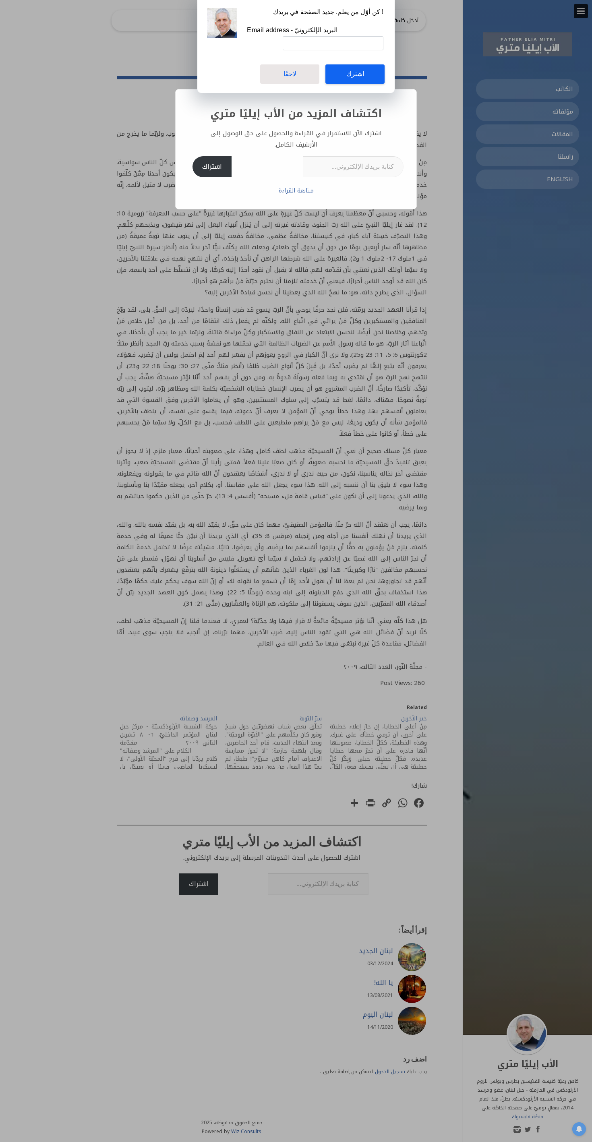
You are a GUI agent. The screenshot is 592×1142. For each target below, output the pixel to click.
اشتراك (212, 166)
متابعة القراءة (296, 190)
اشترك (355, 73)
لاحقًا (290, 73)
